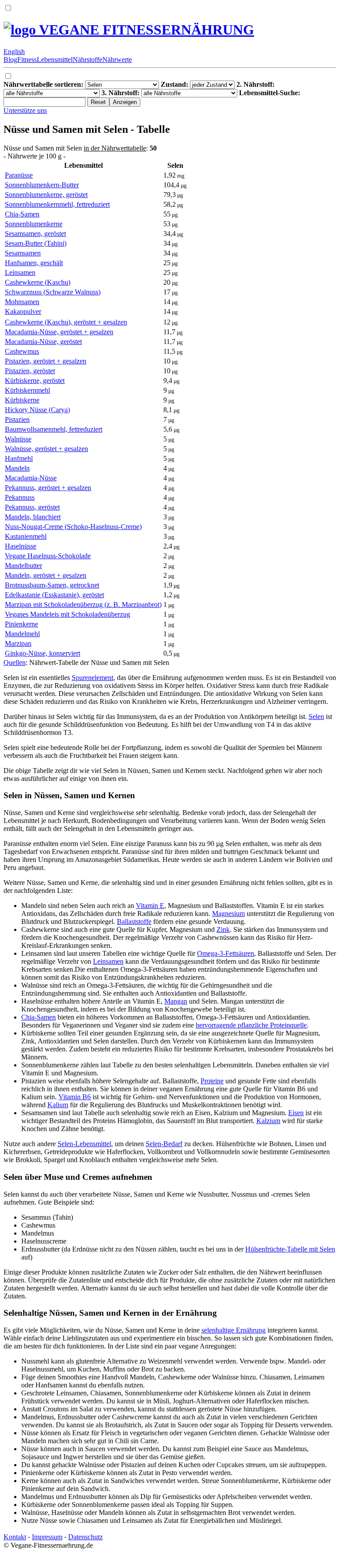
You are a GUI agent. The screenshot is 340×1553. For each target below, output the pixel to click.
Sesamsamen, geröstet (35, 233)
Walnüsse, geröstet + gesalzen (46, 448)
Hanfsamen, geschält (34, 263)
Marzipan (18, 643)
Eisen (296, 1112)
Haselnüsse (20, 546)
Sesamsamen (23, 253)
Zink (223, 929)
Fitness (27, 59)
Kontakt (15, 1537)
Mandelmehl (22, 633)
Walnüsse (18, 439)
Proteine (212, 1081)
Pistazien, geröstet (30, 371)
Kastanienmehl (25, 536)
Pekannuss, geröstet (32, 507)
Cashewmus (22, 351)
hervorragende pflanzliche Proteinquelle (251, 1025)
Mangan (175, 1001)
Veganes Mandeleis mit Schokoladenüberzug (67, 614)
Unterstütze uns (25, 110)
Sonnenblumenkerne (33, 224)
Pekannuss (20, 497)
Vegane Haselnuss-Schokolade (48, 556)
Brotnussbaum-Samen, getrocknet (52, 585)
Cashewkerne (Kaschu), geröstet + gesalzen (66, 322)
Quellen (15, 662)
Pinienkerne (21, 624)
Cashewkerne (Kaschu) (37, 282)
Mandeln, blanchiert (33, 517)
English (14, 51)
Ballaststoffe (134, 921)
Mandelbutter (23, 565)
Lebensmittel (55, 59)
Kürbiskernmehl (27, 390)
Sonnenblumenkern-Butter (42, 185)
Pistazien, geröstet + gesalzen (45, 361)
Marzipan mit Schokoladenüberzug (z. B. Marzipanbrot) (83, 604)
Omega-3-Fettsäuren (225, 953)
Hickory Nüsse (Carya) (37, 409)
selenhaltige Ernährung (233, 1330)
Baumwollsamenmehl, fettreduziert (53, 429)
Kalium (57, 1105)
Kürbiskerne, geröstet (35, 380)
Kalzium (268, 1120)
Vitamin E (150, 905)
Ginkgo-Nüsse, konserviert (42, 653)
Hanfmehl (19, 458)
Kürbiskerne (22, 400)
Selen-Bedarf (164, 1143)
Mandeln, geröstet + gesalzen (45, 575)
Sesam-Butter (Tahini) (35, 243)
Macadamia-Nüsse (31, 478)
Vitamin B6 (74, 1097)
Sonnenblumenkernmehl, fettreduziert (57, 204)
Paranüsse (19, 175)
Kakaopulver (23, 311)
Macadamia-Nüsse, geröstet (43, 341)
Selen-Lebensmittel (84, 1143)
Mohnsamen (22, 301)
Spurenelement (92, 677)
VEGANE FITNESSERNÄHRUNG (145, 30)
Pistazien (17, 419)
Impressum (47, 1537)
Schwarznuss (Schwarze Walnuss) (52, 292)
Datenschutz (85, 1537)
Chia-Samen (22, 214)
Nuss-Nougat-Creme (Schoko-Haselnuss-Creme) (73, 526)
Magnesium (228, 913)
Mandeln (17, 468)
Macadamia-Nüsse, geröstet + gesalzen (59, 332)
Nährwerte (117, 59)
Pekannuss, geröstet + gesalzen (48, 487)
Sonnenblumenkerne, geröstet (46, 194)
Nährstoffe (87, 59)
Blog (10, 59)
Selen (316, 716)
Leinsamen (20, 272)
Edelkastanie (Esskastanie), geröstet (54, 595)
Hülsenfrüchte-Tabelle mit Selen (290, 1249)
